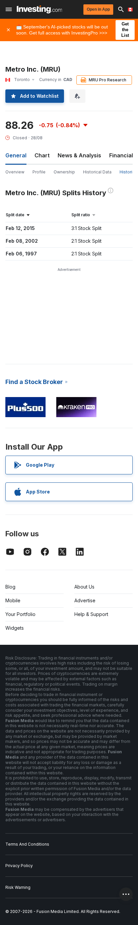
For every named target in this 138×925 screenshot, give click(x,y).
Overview (14, 171)
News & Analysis (79, 155)
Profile (39, 171)
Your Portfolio (20, 614)
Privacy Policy (19, 865)
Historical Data (97, 171)
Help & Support (91, 614)
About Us (84, 587)
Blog (10, 587)
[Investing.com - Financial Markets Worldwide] (39, 9)
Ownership (64, 171)
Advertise (84, 600)
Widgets (14, 628)
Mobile (12, 600)
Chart (42, 155)
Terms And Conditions (27, 844)
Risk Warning (17, 887)
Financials (122, 155)
